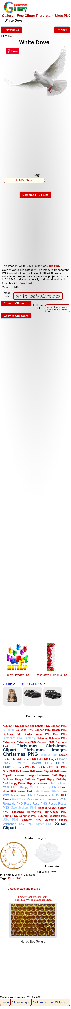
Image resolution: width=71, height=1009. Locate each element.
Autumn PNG (11, 725)
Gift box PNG (46, 767)
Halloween (22, 771)
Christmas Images (45, 750)
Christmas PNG (20, 754)
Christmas (26, 745)
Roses (53, 803)
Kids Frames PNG (46, 791)
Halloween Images (24, 775)
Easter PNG (29, 759)
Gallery (7, 15)
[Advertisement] (35, 133)
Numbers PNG (48, 795)
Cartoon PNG (45, 742)
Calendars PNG (26, 742)
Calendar (42, 738)
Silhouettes (34, 811)
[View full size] (35, 95)
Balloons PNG (24, 729)
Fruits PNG (24, 767)
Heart (63, 787)
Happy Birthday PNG (17, 674)
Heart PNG (9, 791)
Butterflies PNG (13, 738)
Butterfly (30, 738)
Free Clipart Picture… (34, 15)
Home (5, 1002)
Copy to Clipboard (16, 303)
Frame (61, 763)
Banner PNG (42, 729)
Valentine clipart (56, 819)
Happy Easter (17, 783)
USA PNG (10, 819)
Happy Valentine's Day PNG (39, 787)
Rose (27, 803)
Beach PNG (59, 729)
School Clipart (47, 807)
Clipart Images (21, 1002)
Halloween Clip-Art (41, 771)
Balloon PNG (59, 725)
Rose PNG (40, 803)
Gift (34, 767)
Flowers (19, 763)
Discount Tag (48, 754)
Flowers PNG (40, 763)
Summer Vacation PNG (52, 815)
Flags (52, 759)
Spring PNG (10, 815)
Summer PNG (27, 815)
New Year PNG (23, 795)
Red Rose (18, 799)
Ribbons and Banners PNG (47, 799)
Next (64, 29)
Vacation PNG (31, 819)
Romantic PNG (13, 803)
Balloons (8, 729)
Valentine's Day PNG (18, 824)
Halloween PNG (47, 775)
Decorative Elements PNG (52, 674)
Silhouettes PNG (55, 811)
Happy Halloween (37, 783)
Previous (13, 29)
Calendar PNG (58, 738)
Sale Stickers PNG (24, 807)
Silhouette (18, 811)
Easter (63, 754)
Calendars (9, 742)
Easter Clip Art (12, 759)
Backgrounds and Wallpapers (51, 1002)
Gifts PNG (9, 771)
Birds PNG (62, 15)
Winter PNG (44, 824)
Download (25, 283)
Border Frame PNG (37, 734)
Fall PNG (42, 759)
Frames (9, 767)
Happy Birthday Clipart (30, 779)
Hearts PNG (25, 791)
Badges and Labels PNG (35, 725)
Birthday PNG (12, 734)
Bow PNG (60, 734)
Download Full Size (35, 194)
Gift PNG (61, 767)
